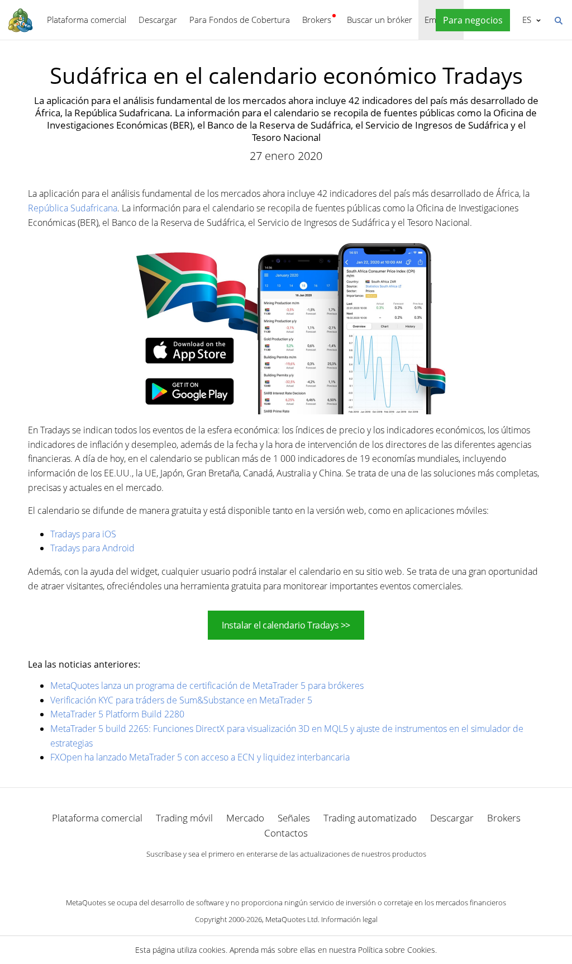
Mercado (245, 817)
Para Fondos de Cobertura (239, 19)
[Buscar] (558, 19)
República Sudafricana (72, 208)
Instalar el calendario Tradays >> (286, 625)
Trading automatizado (370, 817)
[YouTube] (304, 873)
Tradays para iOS (83, 534)
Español (524, 19)
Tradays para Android (92, 548)
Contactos (286, 832)
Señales (294, 817)
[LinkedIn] (286, 873)
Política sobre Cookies (396, 949)
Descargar (158, 19)
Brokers (316, 19)
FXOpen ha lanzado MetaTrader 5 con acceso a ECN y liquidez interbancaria (200, 757)
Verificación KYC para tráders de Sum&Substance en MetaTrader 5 (181, 700)
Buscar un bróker (379, 19)
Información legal (349, 919)
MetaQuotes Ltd (291, 919)
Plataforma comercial (86, 19)
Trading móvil (184, 817)
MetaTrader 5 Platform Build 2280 (117, 714)
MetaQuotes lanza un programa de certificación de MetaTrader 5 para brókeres (207, 685)
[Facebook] (268, 873)
